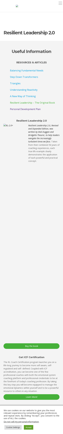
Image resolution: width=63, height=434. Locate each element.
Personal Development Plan (25, 109)
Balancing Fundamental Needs (26, 70)
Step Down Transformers (24, 77)
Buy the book (31, 346)
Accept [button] (29, 427)
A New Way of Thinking (23, 96)
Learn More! (31, 397)
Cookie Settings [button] (13, 427)
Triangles (15, 83)
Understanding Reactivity (24, 89)
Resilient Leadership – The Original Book (32, 102)
